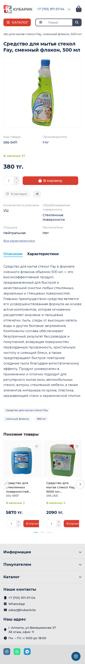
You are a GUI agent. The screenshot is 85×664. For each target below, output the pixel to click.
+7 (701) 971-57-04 (50, 9)
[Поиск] (76, 22)
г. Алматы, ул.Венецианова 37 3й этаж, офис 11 (32, 630)
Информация (17, 552)
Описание (13, 254)
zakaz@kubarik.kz (22, 610)
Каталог (11, 577)
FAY (46, 142)
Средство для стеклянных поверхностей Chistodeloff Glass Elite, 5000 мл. (20, 487)
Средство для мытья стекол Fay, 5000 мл (60, 487)
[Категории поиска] (40, 22)
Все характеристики (19, 240)
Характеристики (43, 254)
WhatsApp (16, 604)
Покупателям (17, 564)
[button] (5, 484)
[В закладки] (36, 446)
